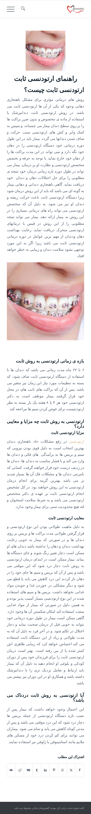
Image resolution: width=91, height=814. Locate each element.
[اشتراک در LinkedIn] (45, 770)
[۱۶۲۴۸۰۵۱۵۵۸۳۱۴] (53, 9)
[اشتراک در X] (71, 770)
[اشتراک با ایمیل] (11, 770)
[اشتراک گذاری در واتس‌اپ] (62, 770)
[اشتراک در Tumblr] (37, 770)
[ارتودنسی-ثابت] (45, 51)
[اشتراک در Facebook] (79, 770)
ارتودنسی (76, 441)
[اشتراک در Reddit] (20, 770)
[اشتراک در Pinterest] (54, 770)
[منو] (12, 9)
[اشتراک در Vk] (28, 770)
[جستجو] (22, 9)
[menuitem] (22, 9)
